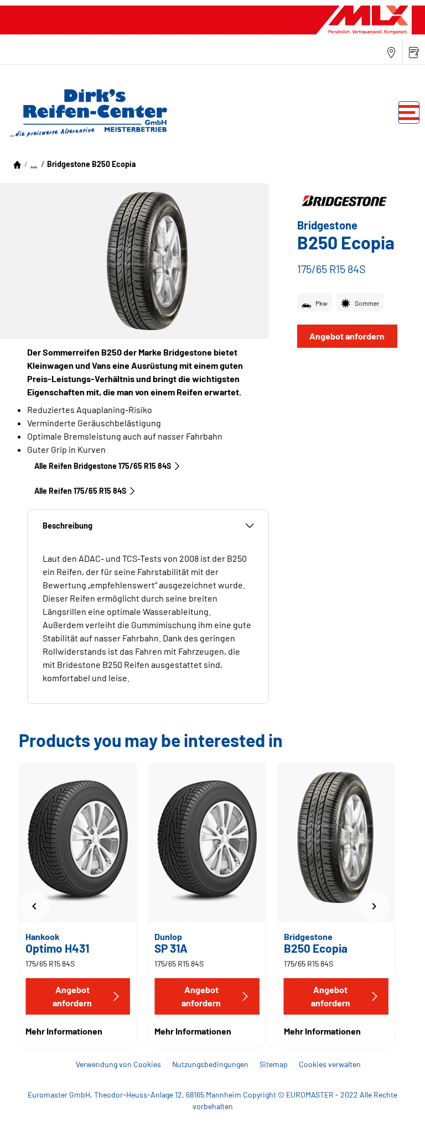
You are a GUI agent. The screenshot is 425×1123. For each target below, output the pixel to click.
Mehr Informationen (63, 1031)
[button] (33, 164)
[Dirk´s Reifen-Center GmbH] (86, 112)
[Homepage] (17, 164)
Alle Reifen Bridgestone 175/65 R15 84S (102, 466)
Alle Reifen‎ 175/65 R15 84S (80, 490)
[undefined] (34, 906)
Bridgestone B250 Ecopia (91, 164)
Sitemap (274, 1064)
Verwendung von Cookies (118, 1064)
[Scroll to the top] (395, 1099)
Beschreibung (67, 525)
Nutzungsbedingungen (210, 1064)
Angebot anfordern (347, 336)
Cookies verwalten (330, 1064)
